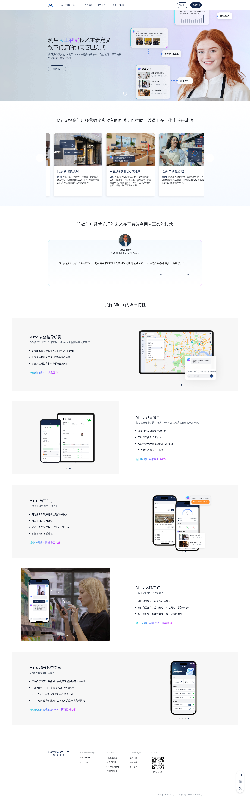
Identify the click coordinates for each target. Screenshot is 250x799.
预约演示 (182, 5)
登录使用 (196, 5)
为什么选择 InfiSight (69, 5)
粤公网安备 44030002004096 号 (190, 795)
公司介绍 (133, 757)
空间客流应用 (111, 771)
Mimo (64, 176)
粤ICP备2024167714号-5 (167, 795)
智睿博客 (133, 762)
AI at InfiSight (85, 762)
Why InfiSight (85, 757)
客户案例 (88, 5)
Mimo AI (183, 176)
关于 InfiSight (118, 5)
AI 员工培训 (111, 762)
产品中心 (101, 5)
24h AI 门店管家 (113, 766)
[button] (40, 158)
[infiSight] (50, 5)
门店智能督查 (111, 757)
